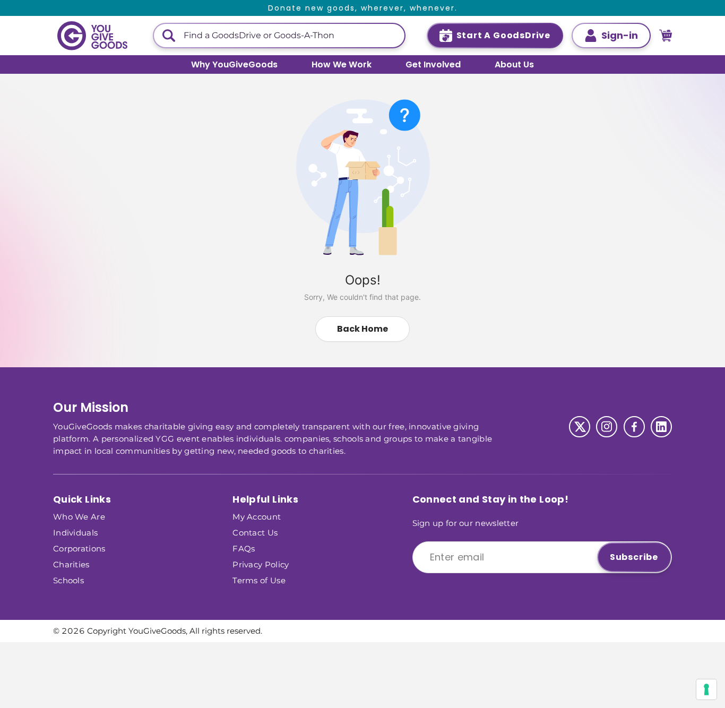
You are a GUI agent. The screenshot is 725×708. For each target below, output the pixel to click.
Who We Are (79, 516)
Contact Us (255, 532)
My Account (256, 516)
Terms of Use (259, 580)
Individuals (75, 532)
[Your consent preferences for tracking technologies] (706, 689)
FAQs (243, 548)
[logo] (92, 35)
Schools (68, 580)
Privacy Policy (260, 564)
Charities (71, 564)
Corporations (79, 548)
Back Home (362, 329)
